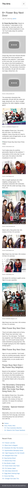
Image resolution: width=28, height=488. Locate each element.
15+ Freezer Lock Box (8, 443)
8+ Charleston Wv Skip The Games (12, 448)
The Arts (6, 4)
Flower (10, 425)
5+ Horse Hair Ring (8, 476)
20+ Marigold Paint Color (9, 455)
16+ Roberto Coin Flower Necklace (14, 430)
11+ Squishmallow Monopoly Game (12, 450)
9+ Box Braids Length (8, 463)
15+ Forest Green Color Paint (10, 466)
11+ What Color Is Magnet (10, 445)
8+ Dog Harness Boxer (9, 458)
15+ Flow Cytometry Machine (13, 428)
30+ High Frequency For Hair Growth (13, 453)
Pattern (6, 423)
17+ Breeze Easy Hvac (9, 460)
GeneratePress (22, 485)
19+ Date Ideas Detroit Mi (10, 471)
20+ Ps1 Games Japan (9, 468)
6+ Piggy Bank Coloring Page (11, 473)
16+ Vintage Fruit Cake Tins (10, 478)
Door (5, 425)
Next (13, 425)
